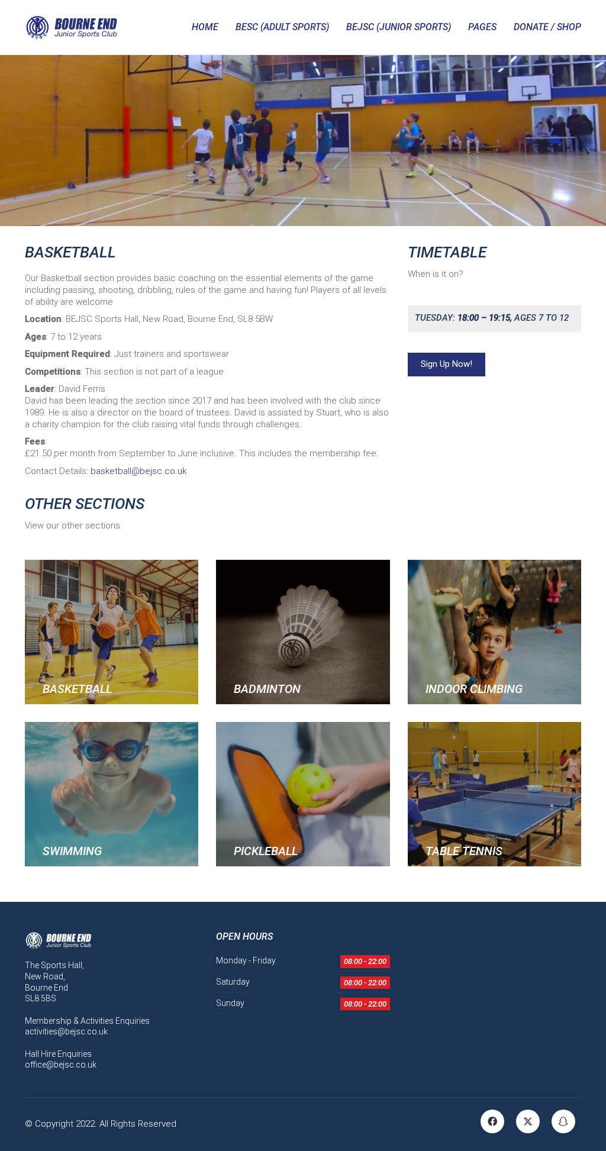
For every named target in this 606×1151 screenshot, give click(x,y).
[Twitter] (528, 1121)
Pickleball (266, 850)
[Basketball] (111, 632)
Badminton (267, 688)
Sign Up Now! (446, 364)
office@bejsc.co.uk (60, 1064)
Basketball (77, 688)
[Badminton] (302, 632)
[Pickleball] (302, 794)
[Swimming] (111, 794)
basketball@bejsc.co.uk (138, 471)
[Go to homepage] (71, 27)
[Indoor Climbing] (494, 632)
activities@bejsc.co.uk (66, 1031)
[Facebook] (492, 1121)
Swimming (72, 850)
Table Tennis (464, 850)
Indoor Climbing (474, 688)
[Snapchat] (563, 1121)
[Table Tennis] (494, 794)
